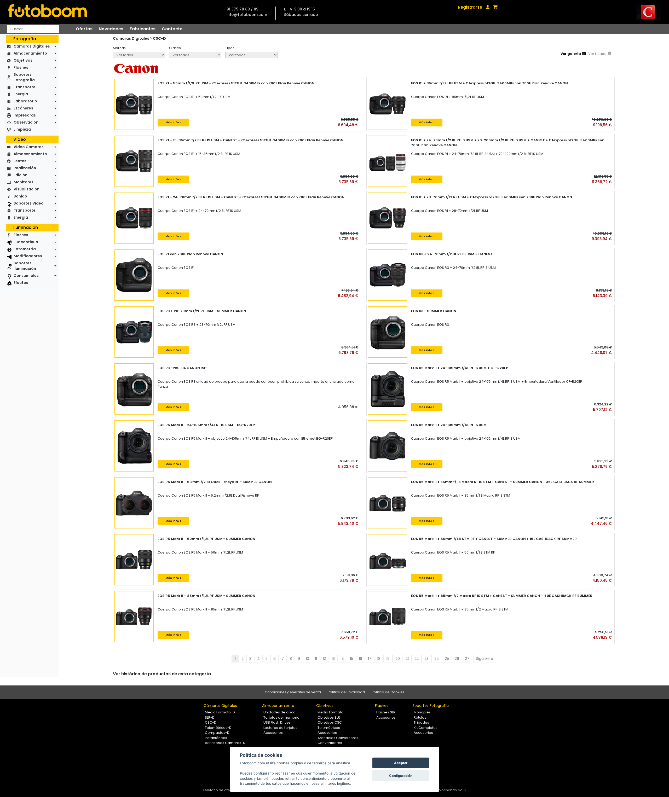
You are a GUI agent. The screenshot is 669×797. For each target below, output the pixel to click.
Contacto (172, 29)
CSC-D (159, 38)
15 (351, 658)
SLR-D (210, 717)
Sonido (20, 196)
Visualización (26, 189)
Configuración (400, 776)
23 (426, 658)
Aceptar (400, 763)
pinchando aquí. (452, 790)
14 (342, 658)
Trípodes (421, 722)
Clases (175, 47)
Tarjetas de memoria (281, 717)
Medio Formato (330, 712)
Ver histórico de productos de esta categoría (162, 674)
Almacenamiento (30, 53)
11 (316, 658)
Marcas (119, 47)
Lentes (20, 161)
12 (324, 658)
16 (360, 658)
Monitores (23, 182)
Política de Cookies (388, 692)
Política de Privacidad (346, 692)
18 (378, 658)
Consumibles (26, 275)
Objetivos (23, 60)
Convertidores (330, 742)
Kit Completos (425, 727)
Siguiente (484, 658)
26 (457, 658)
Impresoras (25, 115)
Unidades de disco (279, 712)
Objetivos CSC (330, 722)
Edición (20, 175)
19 (388, 658)
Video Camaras (29, 146)
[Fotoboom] (47, 12)
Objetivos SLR (329, 717)
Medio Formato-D (220, 712)
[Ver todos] (251, 55)
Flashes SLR (385, 712)
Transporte (25, 87)
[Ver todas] (139, 55)
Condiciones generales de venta (293, 692)
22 (416, 658)
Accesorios (273, 732)
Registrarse (470, 7)
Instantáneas (216, 737)
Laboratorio (25, 101)
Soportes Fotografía (24, 77)
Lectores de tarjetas (280, 727)
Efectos (21, 282)
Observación (26, 122)
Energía (21, 94)
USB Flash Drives (277, 722)
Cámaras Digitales (32, 46)
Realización (25, 168)
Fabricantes (142, 29)
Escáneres (23, 108)
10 (307, 658)
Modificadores (28, 256)
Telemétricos (329, 727)
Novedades (111, 29)
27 (467, 658)
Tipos (229, 47)
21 (407, 658)
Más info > (173, 122)
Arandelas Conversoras (338, 737)
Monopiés (422, 712)
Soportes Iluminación (25, 265)
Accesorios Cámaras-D (225, 742)
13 (333, 658)
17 (369, 658)
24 (436, 658)
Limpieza (22, 129)
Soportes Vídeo (29, 203)
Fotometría (25, 249)
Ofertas (84, 29)
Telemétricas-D (218, 727)
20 (397, 658)
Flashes (21, 67)
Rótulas (420, 717)
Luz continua (26, 242)
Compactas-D (217, 732)
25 (447, 658)
